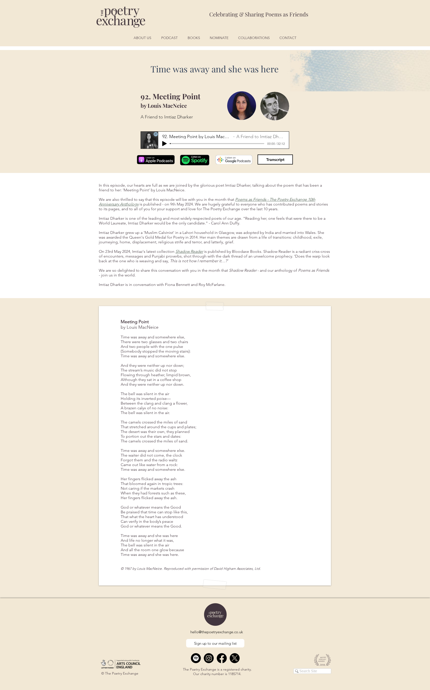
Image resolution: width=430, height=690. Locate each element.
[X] (235, 658)
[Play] (164, 143)
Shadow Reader (189, 251)
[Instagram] (209, 658)
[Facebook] (222, 658)
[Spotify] (196, 658)
